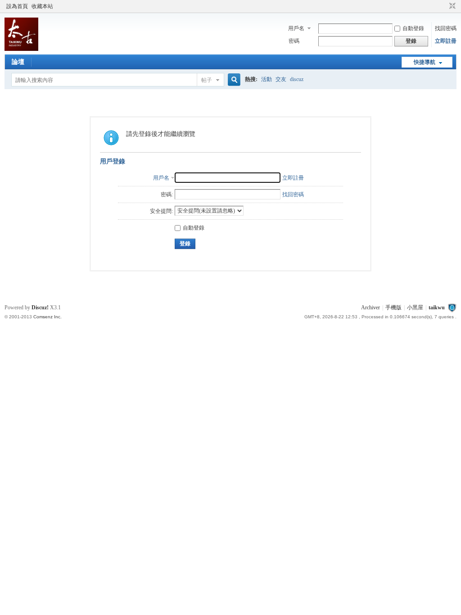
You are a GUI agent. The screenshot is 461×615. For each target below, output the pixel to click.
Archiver (370, 307)
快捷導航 (424, 62)
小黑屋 (415, 307)
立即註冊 (445, 41)
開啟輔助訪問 (444, 6)
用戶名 (296, 28)
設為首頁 (17, 6)
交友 (281, 79)
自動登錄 (413, 28)
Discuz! (40, 307)
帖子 (206, 80)
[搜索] (232, 80)
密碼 (294, 41)
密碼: (167, 194)
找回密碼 (445, 28)
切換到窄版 (451, 6)
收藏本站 (42, 6)
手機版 (393, 307)
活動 (266, 79)
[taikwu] (21, 49)
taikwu (437, 307)
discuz (296, 79)
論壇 (18, 62)
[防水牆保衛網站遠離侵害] (451, 307)
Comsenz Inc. (47, 316)
